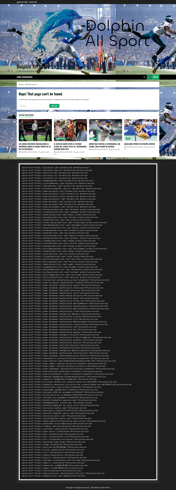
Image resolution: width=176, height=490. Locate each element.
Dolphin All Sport (33, 66)
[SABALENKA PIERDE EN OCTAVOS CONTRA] (140, 130)
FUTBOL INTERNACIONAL (25, 77)
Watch (155, 77)
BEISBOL (93, 138)
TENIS (128, 138)
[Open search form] (144, 77)
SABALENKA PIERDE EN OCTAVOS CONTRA (139, 144)
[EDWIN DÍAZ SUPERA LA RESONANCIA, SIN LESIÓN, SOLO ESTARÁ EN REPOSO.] (105, 130)
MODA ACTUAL (60, 138)
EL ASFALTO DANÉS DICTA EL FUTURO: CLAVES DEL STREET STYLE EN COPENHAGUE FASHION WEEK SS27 (70, 146)
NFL (22, 138)
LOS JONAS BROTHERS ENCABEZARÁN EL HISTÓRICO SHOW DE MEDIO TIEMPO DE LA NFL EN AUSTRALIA (35, 146)
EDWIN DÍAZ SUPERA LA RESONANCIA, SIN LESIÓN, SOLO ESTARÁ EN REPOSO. (104, 145)
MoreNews (95, 487)
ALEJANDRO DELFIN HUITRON (28, 152)
